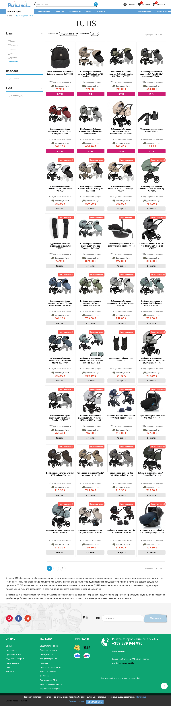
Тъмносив (14, 45)
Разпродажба (75, 11)
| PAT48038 (151, 246)
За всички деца (17, 96)
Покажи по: (84, 34)
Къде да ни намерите (15, 659)
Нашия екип (11, 650)
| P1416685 (90, 418)
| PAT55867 (90, 246)
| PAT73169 (90, 74)
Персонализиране (77, 701)
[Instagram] (9, 618)
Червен (13, 49)
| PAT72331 (60, 246)
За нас (9, 646)
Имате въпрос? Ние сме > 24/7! (135, 639)
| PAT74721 (60, 188)
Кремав (13, 58)
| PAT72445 (152, 188)
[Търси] (95, 4)
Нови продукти (44, 11)
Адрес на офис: (118, 651)
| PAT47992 (121, 303)
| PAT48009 (60, 131)
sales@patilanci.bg (126, 663)
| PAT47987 (60, 360)
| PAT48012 (60, 303)
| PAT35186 (152, 360)
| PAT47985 (121, 131)
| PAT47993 (90, 303)
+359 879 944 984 (144, 11)
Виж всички (13, 62)
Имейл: (123, 663)
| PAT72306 (121, 74)
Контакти (101, 11)
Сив (11, 53)
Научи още (141, 697)
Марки (88, 11)
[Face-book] (18, 618)
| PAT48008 (90, 131)
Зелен (12, 41)
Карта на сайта (12, 663)
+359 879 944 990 (127, 643)
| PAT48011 (151, 74)
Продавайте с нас (13, 654)
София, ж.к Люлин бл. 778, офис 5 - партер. (130, 659)
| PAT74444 (90, 188)
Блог (8, 667)
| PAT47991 (152, 303)
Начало (9, 16)
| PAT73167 (121, 188)
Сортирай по (52, 34)
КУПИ (60, 94)
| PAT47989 (60, 418)
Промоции (60, 11)
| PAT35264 (91, 360)
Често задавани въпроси (51, 684)
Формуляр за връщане (50, 689)
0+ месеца (14, 79)
